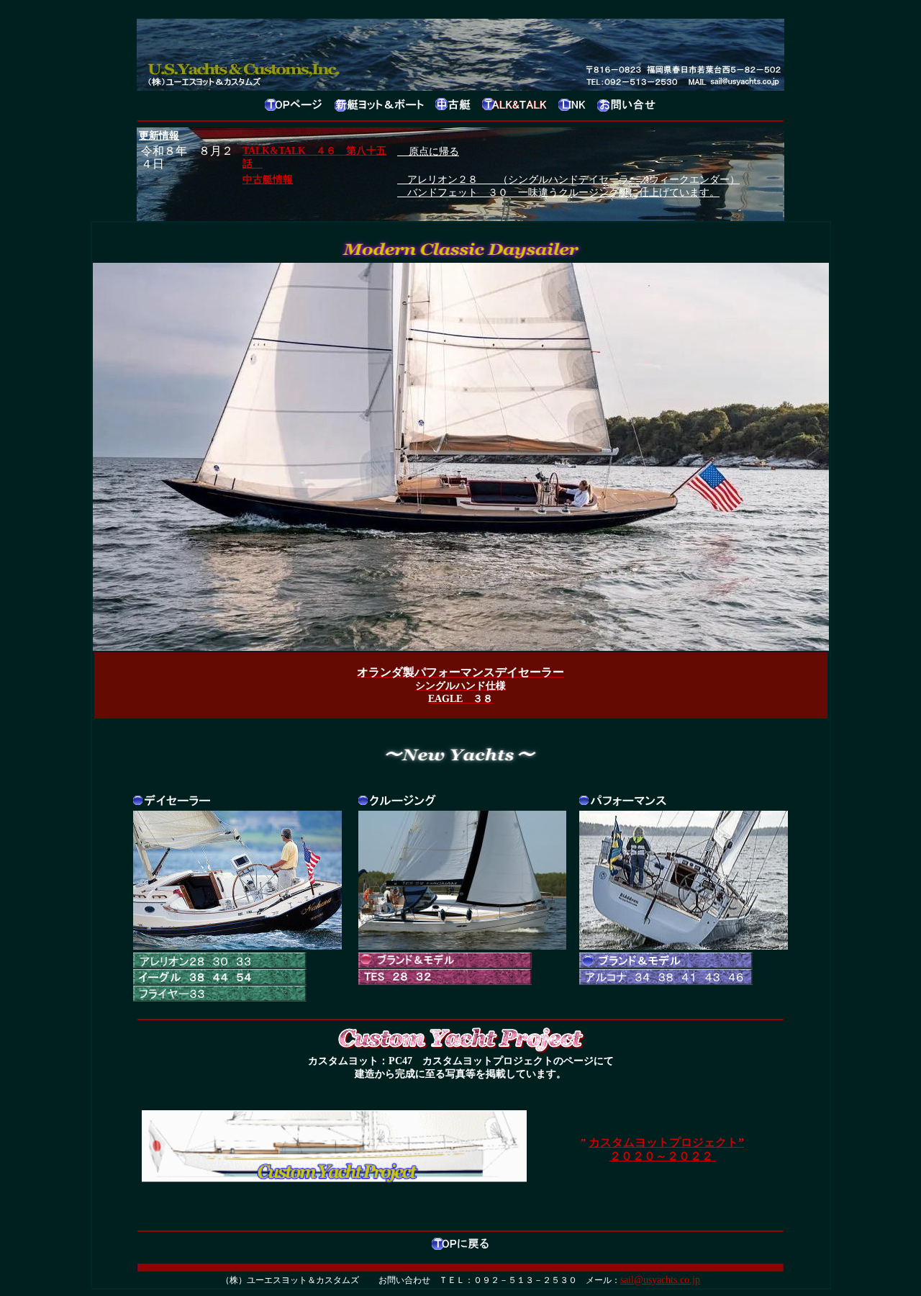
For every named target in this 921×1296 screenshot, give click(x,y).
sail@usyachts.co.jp (660, 1279)
